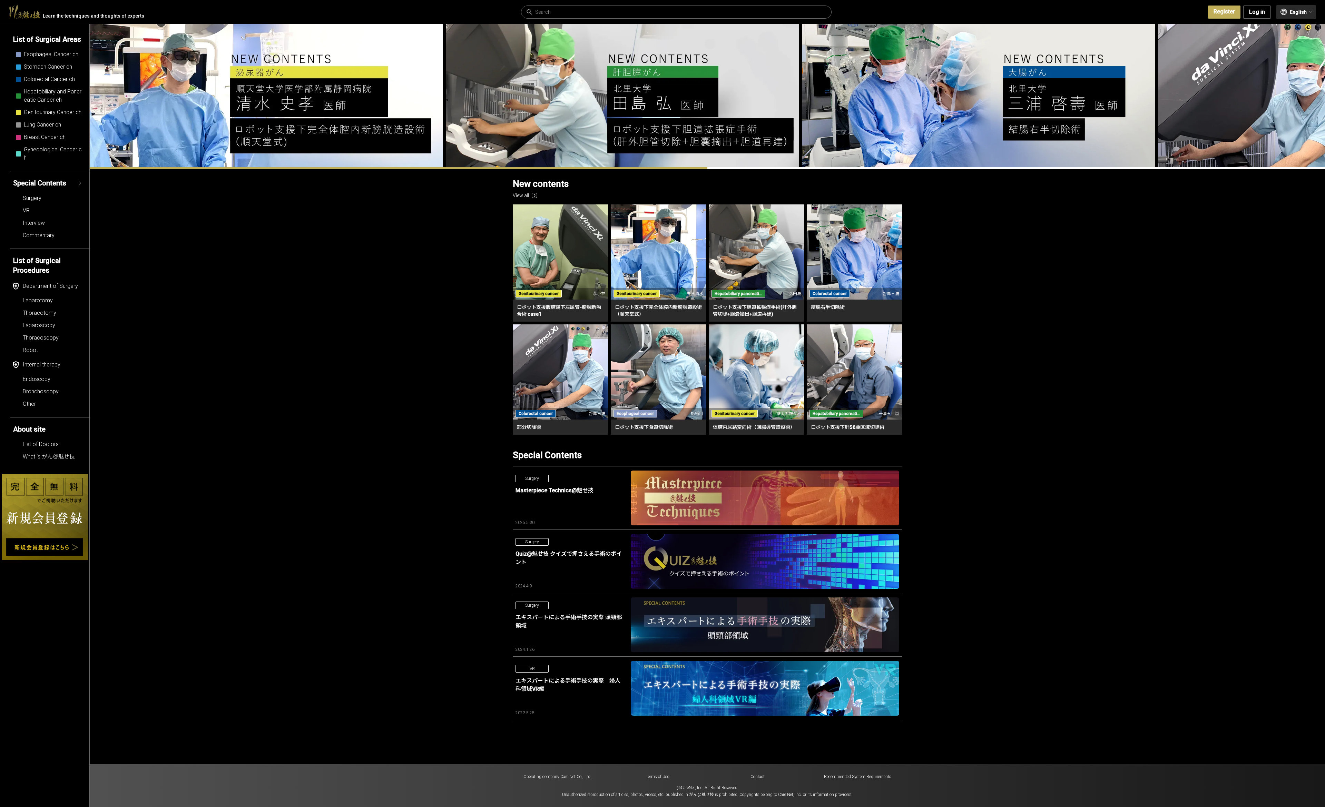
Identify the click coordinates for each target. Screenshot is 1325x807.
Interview (34, 223)
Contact (757, 776)
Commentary (39, 235)
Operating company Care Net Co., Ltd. (557, 776)
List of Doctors (41, 444)
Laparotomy (38, 300)
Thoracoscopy (41, 337)
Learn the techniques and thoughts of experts (93, 16)
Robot (30, 350)
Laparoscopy (39, 325)
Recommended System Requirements (857, 776)
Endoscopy (36, 379)
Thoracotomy (39, 313)
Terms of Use (657, 776)
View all (521, 52)
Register (1224, 11)
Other (29, 404)
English (1298, 12)
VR (26, 210)
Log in (1257, 12)
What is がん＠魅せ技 (49, 456)
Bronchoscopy (41, 391)
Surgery (32, 198)
